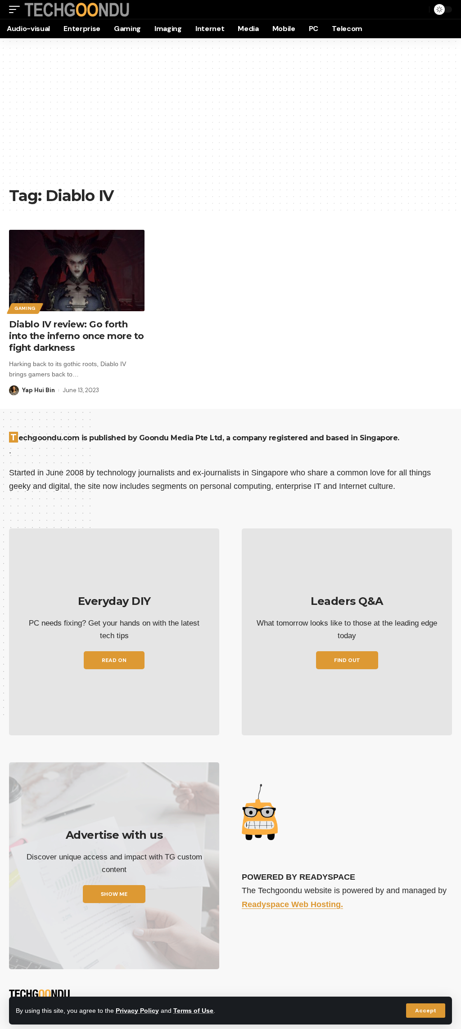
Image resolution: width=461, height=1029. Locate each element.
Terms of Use (193, 1010)
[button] (425, 1010)
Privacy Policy (137, 1010)
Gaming (25, 308)
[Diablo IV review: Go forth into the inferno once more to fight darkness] (77, 270)
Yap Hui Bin (38, 390)
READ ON (114, 660)
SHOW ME (114, 894)
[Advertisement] (230, 117)
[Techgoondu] (77, 9)
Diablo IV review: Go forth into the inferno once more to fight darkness (76, 336)
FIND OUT (347, 660)
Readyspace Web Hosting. (292, 904)
